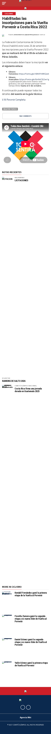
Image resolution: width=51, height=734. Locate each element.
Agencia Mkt (25, 717)
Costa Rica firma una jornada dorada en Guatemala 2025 (28, 390)
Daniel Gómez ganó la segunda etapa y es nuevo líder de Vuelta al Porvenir (31, 642)
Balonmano (19, 177)
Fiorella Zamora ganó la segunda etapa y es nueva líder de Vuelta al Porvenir (31, 619)
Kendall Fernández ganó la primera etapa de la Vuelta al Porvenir (31, 594)
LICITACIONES (21, 180)
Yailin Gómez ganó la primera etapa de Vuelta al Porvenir (31, 664)
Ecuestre (6, 378)
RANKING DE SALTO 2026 (13, 381)
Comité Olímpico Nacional (26, 386)
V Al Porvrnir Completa (13, 99)
